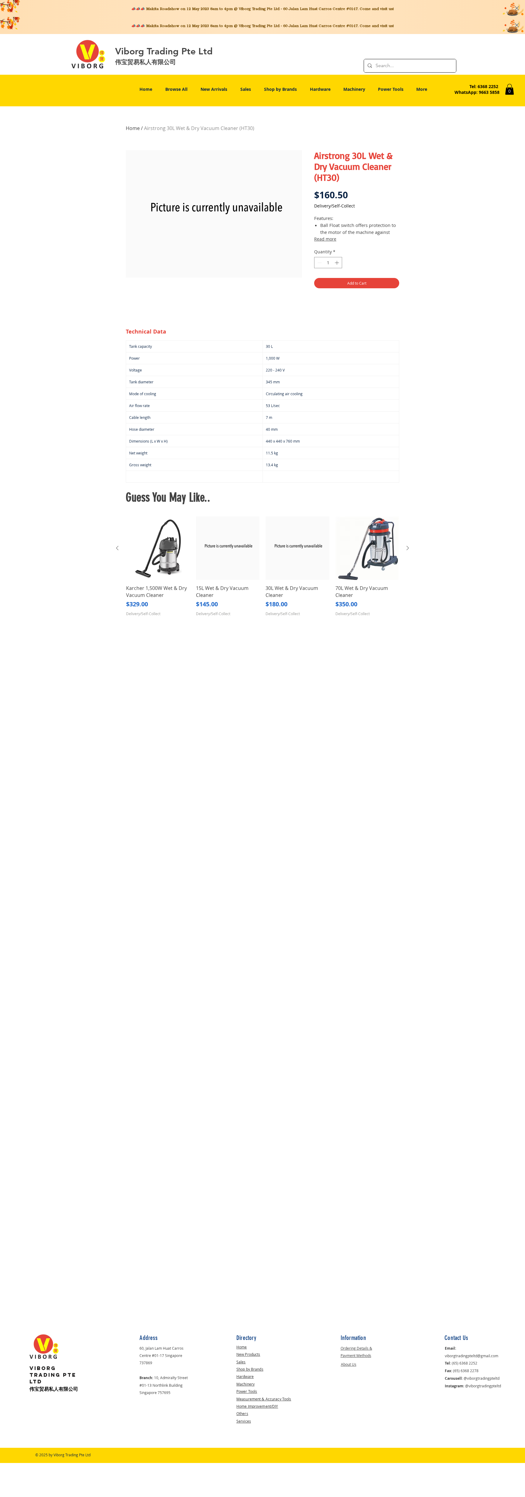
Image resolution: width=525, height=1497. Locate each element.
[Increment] (337, 262)
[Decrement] (319, 262)
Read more (325, 239)
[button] (509, 89)
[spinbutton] (328, 262)
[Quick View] (158, 548)
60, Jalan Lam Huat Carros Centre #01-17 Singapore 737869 (161, 1355)
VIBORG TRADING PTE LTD (52, 1375)
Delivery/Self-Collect (334, 206)
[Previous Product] (117, 548)
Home (133, 128)
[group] (262, 570)
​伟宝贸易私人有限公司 (53, 1389)
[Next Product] (407, 548)
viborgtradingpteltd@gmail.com (471, 1355)
